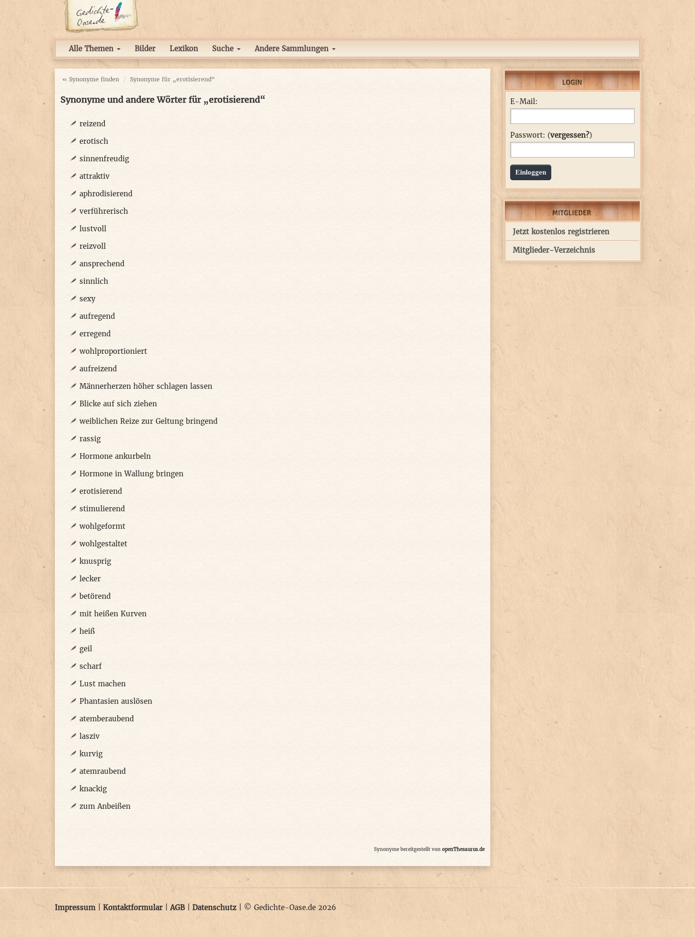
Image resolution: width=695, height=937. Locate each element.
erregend (95, 333)
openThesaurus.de (463, 849)
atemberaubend (106, 718)
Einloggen (530, 172)
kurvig (91, 753)
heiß (87, 631)
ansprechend (101, 263)
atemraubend (102, 771)
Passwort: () (551, 135)
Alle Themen (92, 48)
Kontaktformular (133, 907)
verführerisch (103, 211)
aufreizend (98, 368)
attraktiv (94, 176)
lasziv (89, 736)
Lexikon (184, 48)
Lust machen (102, 683)
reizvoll (92, 246)
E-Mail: (524, 101)
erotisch (93, 141)
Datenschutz (214, 907)
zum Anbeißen (104, 806)
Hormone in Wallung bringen (131, 473)
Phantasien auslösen (115, 701)
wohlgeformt (102, 526)
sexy (87, 298)
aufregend (97, 316)
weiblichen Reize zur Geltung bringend (148, 421)
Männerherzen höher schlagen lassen (145, 386)
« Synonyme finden (90, 79)
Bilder (145, 48)
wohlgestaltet (103, 543)
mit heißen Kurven (113, 613)
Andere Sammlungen (293, 48)
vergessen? (569, 135)
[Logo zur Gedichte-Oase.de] (100, 15)
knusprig (95, 561)
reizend (92, 123)
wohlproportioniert (113, 351)
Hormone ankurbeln (115, 456)
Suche (224, 48)
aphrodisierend (105, 193)
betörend (95, 596)
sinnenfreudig (104, 158)
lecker (90, 578)
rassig (90, 438)
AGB (177, 907)
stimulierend (102, 508)
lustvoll (92, 228)
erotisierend (100, 491)
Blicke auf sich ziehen (118, 403)
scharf (90, 666)
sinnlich (93, 281)
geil (85, 648)
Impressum (75, 907)
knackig (93, 788)
